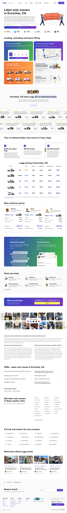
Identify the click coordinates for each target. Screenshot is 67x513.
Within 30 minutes (19, 58)
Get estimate (46, 2)
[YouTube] (39, 321)
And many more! (7, 289)
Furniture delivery (13, 500)
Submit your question (8, 390)
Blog (3, 503)
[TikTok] (33, 321)
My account (20, 500)
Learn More (12, 248)
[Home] (4, 482)
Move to (51, 299)
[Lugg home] (4, 3)
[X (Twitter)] (36, 321)
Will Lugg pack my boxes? (9, 382)
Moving (11, 499)
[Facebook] (31, 321)
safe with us (40, 70)
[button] (17, 114)
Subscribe (60, 490)
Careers (27, 500)
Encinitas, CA (9, 482)
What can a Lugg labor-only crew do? (42, 378)
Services (20, 2)
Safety (19, 503)
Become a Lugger (5, 505)
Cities (26, 2)
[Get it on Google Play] (59, 502)
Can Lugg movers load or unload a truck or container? (15, 378)
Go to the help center (16, 390)
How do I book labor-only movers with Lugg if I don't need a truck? (17, 371)
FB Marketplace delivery (14, 503)
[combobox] (12, 24)
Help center (20, 499)
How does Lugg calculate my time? (11, 375)
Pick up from (38, 299)
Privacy (7, 509)
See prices (20, 27)
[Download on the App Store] (54, 502)
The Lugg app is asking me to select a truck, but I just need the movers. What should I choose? (44, 372)
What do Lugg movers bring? (40, 375)
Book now (61, 2)
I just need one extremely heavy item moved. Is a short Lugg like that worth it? (42, 382)
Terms (10, 509)
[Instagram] (28, 321)
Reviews (27, 499)
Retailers (31, 2)
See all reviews (33, 105)
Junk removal (12, 505)
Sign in (55, 2)
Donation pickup (13, 504)
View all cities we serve (38, 419)
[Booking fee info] (10, 221)
